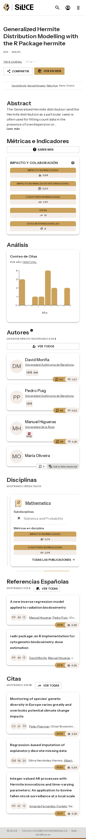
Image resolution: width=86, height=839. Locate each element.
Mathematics (36, 502)
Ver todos (43, 346)
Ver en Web (49, 71)
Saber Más (43, 149)
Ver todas (47, 588)
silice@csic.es (43, 834)
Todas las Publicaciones (51, 560)
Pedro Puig (52, 85)
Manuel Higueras (36, 85)
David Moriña (19, 85)
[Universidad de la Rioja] (28, 435)
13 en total (30, 262)
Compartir (18, 71)
